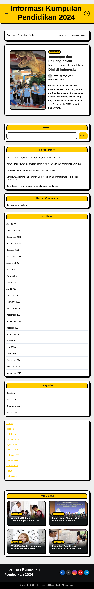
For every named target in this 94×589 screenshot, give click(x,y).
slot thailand (12, 434)
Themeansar (67, 585)
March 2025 (12, 295)
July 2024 (11, 341)
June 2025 (11, 276)
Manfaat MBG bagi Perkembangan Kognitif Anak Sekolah (33, 157)
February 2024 (13, 360)
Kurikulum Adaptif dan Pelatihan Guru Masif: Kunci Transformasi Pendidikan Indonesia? (67, 550)
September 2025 (14, 256)
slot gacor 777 (12, 455)
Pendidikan (54, 52)
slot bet (9, 423)
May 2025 (11, 282)
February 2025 (13, 302)
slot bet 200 (12, 450)
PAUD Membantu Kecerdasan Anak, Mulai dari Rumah (31, 170)
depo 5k (10, 429)
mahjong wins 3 (13, 460)
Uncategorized (13, 406)
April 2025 (11, 289)
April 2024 (11, 354)
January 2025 (13, 308)
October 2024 (12, 328)
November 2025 (13, 243)
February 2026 (13, 230)
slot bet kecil (12, 465)
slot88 (9, 471)
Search (47, 127)
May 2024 (11, 347)
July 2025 (11, 269)
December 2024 (14, 315)
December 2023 (13, 373)
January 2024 (13, 367)
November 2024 (14, 321)
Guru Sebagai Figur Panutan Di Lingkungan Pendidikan (32, 186)
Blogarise (54, 585)
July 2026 (11, 224)
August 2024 (12, 334)
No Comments (57, 80)
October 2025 (12, 250)
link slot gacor (12, 439)
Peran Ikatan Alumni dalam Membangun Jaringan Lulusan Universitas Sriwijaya (43, 164)
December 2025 (13, 237)
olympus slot (12, 444)
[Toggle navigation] (6, 13)
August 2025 (12, 263)
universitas (11, 412)
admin (55, 76)
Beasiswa (10, 393)
